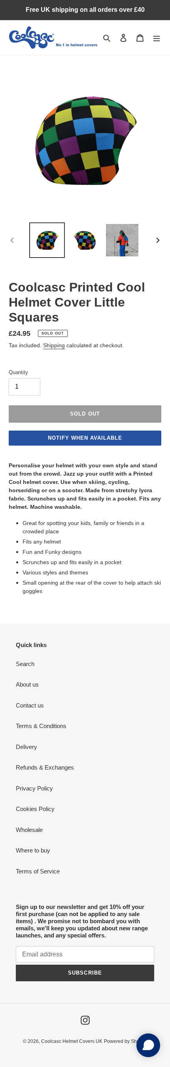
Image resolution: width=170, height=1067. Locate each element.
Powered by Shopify (125, 1041)
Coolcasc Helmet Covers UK (71, 1041)
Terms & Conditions (41, 726)
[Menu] (156, 37)
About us (27, 684)
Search (25, 664)
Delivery (26, 746)
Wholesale (29, 829)
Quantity (18, 372)
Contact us (30, 705)
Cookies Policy (35, 808)
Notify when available (85, 438)
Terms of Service (38, 871)
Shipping (54, 345)
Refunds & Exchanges (45, 767)
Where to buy (33, 850)
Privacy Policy (34, 788)
